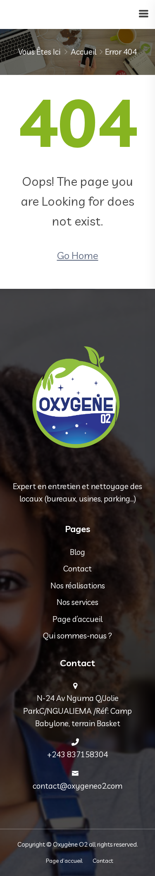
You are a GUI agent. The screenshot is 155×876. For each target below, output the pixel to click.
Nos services (77, 602)
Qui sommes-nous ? (77, 636)
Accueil (83, 52)
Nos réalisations (77, 585)
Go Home (77, 255)
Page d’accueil (77, 619)
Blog (77, 552)
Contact (77, 569)
